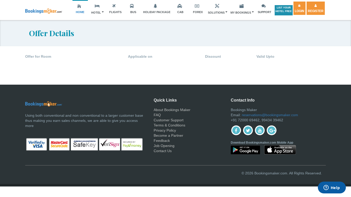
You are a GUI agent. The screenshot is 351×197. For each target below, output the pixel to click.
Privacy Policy (165, 130)
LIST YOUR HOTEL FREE (283, 9)
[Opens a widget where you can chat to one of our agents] (332, 188)
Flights (115, 12)
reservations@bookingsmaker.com (270, 115)
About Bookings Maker (172, 110)
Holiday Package (156, 12)
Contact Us (163, 151)
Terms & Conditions (169, 125)
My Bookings (240, 12)
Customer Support (168, 120)
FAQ (157, 115)
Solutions (216, 12)
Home (80, 12)
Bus (133, 12)
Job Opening (164, 146)
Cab (180, 12)
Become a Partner (168, 135)
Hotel (96, 12)
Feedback (162, 141)
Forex (198, 12)
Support (264, 12)
